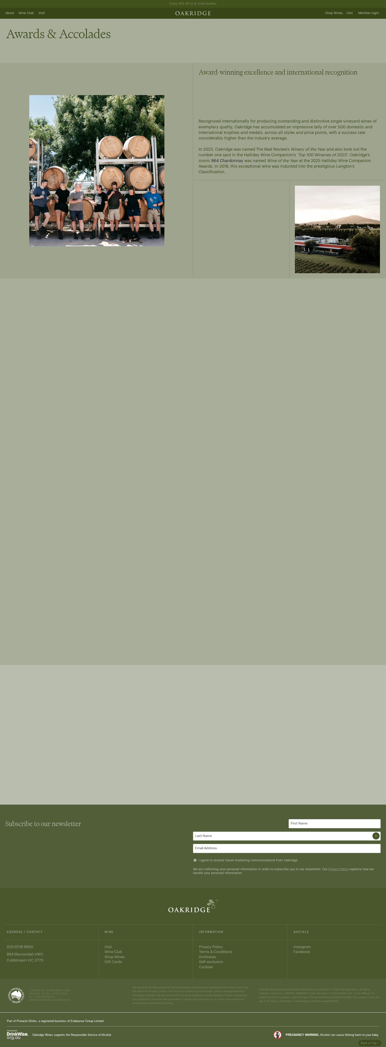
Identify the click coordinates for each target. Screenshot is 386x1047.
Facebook (302, 952)
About (9, 13)
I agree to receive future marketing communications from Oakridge (248, 860)
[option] (97, 170)
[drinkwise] (17, 1034)
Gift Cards (113, 962)
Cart (349, 13)
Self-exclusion (211, 962)
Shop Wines (334, 13)
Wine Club (26, 13)
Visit (41, 13)
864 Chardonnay (227, 161)
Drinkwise (207, 957)
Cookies (206, 967)
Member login (368, 13)
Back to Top (370, 1043)
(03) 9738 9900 (20, 947)
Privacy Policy (338, 869)
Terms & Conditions (215, 952)
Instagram (302, 947)
